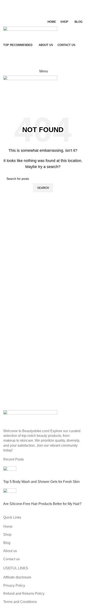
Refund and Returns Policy (23, 593)
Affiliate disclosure (17, 577)
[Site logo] (30, 33)
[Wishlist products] (43, 13)
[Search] (43, 4)
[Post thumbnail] (9, 472)
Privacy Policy (14, 585)
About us (10, 551)
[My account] (43, 54)
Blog (6, 543)
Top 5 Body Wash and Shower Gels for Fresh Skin (41, 481)
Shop (7, 534)
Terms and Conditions (20, 602)
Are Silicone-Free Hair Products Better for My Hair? (42, 504)
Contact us (11, 559)
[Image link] (30, 417)
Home (8, 526)
